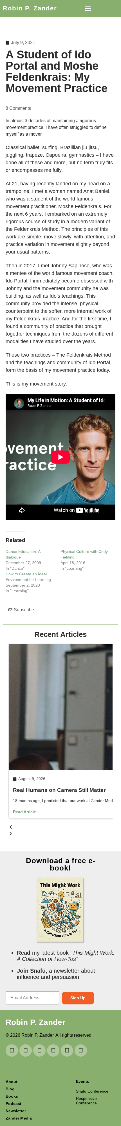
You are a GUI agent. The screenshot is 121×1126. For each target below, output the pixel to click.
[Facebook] (81, 1050)
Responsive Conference (86, 1100)
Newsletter (16, 1111)
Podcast (13, 1103)
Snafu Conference (92, 1091)
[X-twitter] (67, 1050)
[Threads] (53, 1050)
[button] (88, 8)
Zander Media (19, 1118)
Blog (10, 1089)
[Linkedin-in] (25, 1050)
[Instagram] (39, 1050)
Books (12, 1096)
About (11, 1081)
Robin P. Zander (30, 8)
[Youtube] (12, 1050)
